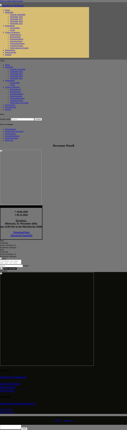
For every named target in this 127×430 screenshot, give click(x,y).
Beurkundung (10, 134)
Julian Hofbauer (10, 383)
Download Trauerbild (21, 235)
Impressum (68, 420)
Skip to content (6, 1)
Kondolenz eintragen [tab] (8, 247)
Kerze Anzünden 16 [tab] (8, 245)
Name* (26, 266)
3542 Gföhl (7, 390)
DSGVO (58, 420)
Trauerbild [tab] (4, 243)
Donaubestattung (11, 138)
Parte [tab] (2, 241)
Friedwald (9, 140)
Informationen (10, 129)
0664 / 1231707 (7, 412)
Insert (24, 429)
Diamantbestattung (12, 136)
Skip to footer (17, 1)
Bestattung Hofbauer (13, 377)
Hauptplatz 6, (8, 387)
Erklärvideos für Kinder (14, 131)
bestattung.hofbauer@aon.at (17, 403)
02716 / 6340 (6, 409)
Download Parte (22, 232)
